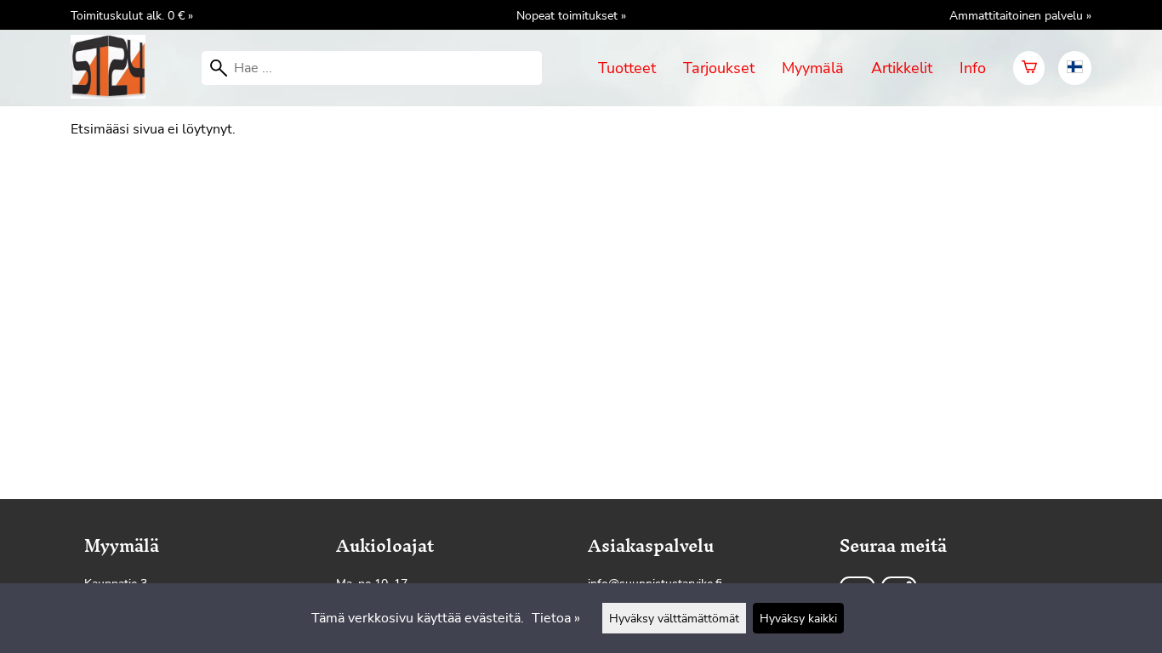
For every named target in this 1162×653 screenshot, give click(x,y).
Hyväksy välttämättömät (674, 618)
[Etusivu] (115, 94)
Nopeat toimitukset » (571, 15)
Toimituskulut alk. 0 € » (132, 15)
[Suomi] (1074, 68)
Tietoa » (556, 618)
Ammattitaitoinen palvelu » (1020, 15)
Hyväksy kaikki (798, 618)
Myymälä (813, 68)
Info (973, 68)
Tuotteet (627, 68)
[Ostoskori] (1029, 68)
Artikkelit (901, 68)
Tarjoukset (719, 68)
